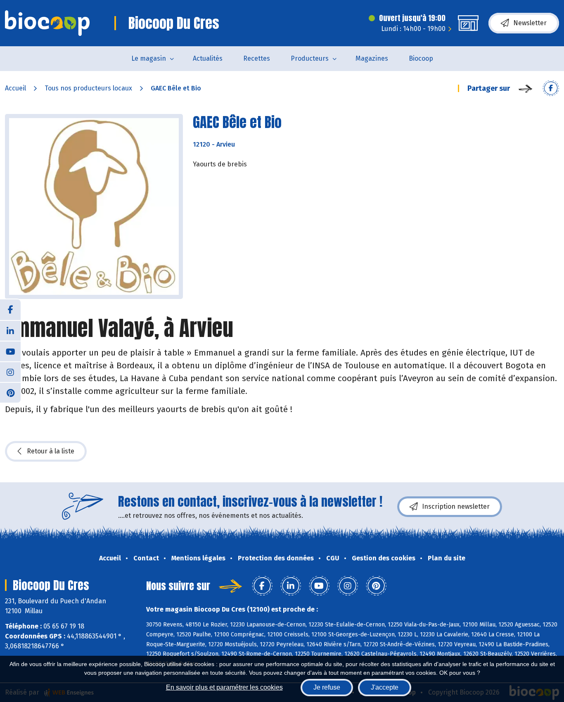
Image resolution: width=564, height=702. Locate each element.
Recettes (256, 58)
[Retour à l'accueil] (47, 23)
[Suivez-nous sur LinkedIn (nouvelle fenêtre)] (10, 330)
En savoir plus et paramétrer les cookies (224, 687)
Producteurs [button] (310, 58)
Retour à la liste (50, 451)
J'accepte (384, 687)
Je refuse (326, 687)
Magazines (371, 58)
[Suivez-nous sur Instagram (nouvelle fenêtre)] (10, 371)
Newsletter (530, 23)
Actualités (208, 58)
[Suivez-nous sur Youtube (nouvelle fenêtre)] (10, 351)
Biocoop (421, 58)
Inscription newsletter (456, 506)
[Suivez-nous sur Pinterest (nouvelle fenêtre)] (10, 392)
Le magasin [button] (148, 58)
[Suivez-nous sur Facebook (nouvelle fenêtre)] (10, 309)
